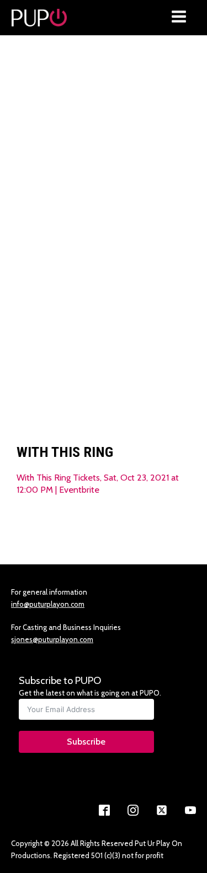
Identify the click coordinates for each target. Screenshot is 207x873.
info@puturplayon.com (47, 604)
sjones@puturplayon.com (52, 639)
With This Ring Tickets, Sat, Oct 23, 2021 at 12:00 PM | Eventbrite (98, 483)
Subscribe (86, 741)
